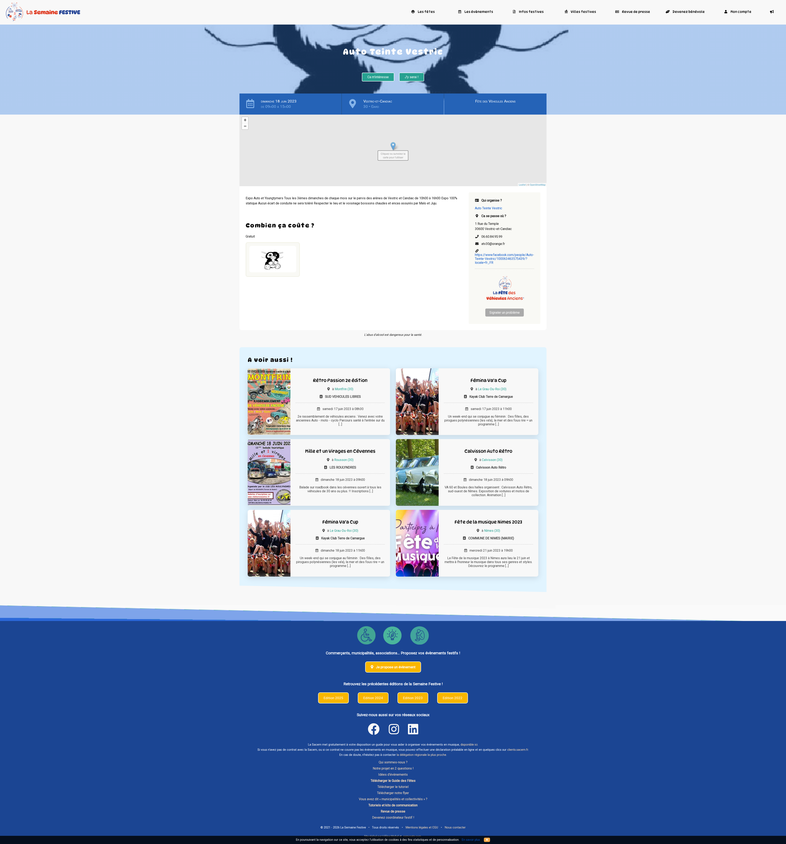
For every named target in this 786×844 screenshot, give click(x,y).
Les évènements (478, 12)
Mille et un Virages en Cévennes (340, 451)
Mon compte (740, 12)
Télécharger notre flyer (393, 793)
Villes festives (583, 12)
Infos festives (531, 12)
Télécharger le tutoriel (393, 787)
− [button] (245, 126)
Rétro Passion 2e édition (340, 380)
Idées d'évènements (393, 774)
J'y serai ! (412, 77)
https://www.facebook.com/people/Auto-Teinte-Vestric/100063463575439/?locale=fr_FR (504, 259)
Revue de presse (635, 12)
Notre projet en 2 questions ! (393, 768)
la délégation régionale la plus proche (421, 755)
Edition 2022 (452, 698)
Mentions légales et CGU (422, 827)
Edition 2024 (373, 698)
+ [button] (245, 120)
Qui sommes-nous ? (393, 762)
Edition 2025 (333, 698)
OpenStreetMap (537, 184)
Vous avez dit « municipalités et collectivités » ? (393, 799)
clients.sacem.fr (517, 750)
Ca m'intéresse (378, 77)
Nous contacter (455, 827)
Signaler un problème (504, 312)
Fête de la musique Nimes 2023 (488, 522)
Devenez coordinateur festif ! (393, 817)
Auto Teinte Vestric (488, 208)
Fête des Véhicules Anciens (495, 101)
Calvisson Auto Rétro (488, 451)
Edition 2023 (413, 698)
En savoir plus (471, 840)
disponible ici (469, 744)
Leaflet (522, 184)
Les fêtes (426, 12)
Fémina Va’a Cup (488, 380)
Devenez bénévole (688, 12)
